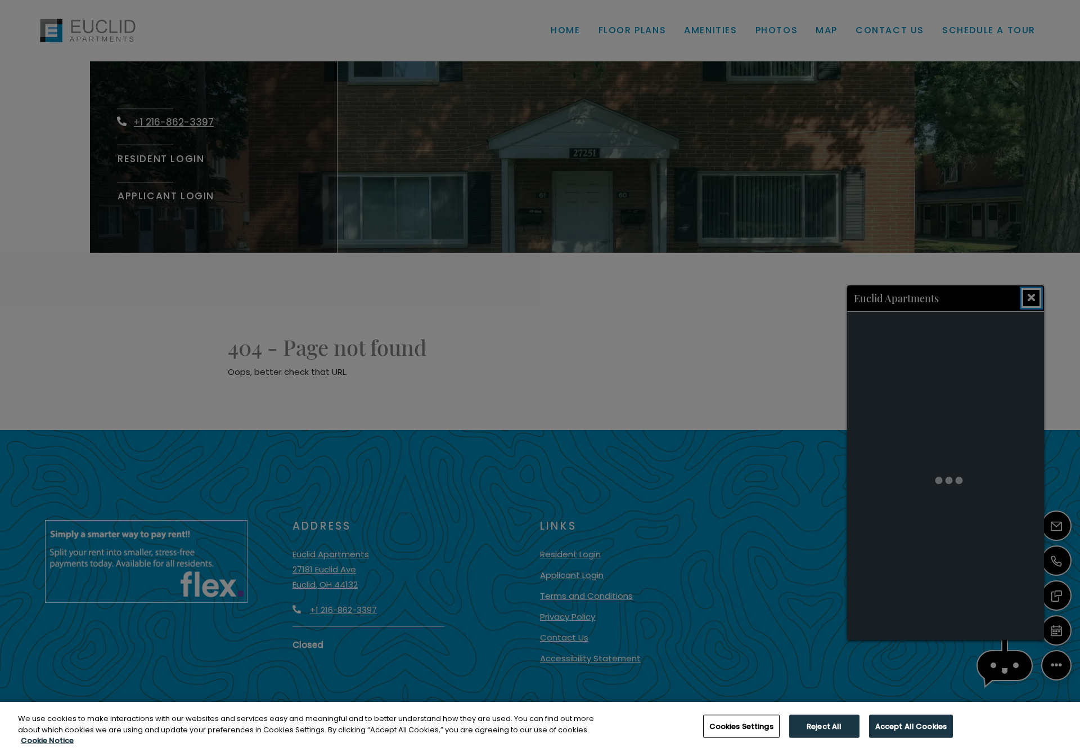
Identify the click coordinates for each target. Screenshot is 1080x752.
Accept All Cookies (911, 725)
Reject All (824, 725)
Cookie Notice (47, 740)
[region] (540, 727)
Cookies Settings (741, 725)
